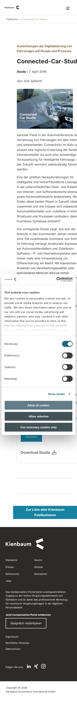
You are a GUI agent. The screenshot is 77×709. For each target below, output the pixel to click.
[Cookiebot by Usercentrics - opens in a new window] (56, 279)
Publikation (12, 19)
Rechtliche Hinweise (17, 642)
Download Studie (35, 452)
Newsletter (40, 573)
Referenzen (12, 573)
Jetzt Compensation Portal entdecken (28, 614)
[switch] (67, 356)
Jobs (8, 580)
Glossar (38, 566)
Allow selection (39, 416)
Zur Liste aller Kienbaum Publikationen (45, 512)
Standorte (11, 560)
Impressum (12, 636)
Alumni (38, 560)
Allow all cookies (38, 405)
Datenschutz (13, 648)
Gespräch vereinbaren (25, 623)
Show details (56, 393)
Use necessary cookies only (38, 427)
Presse (10, 566)
